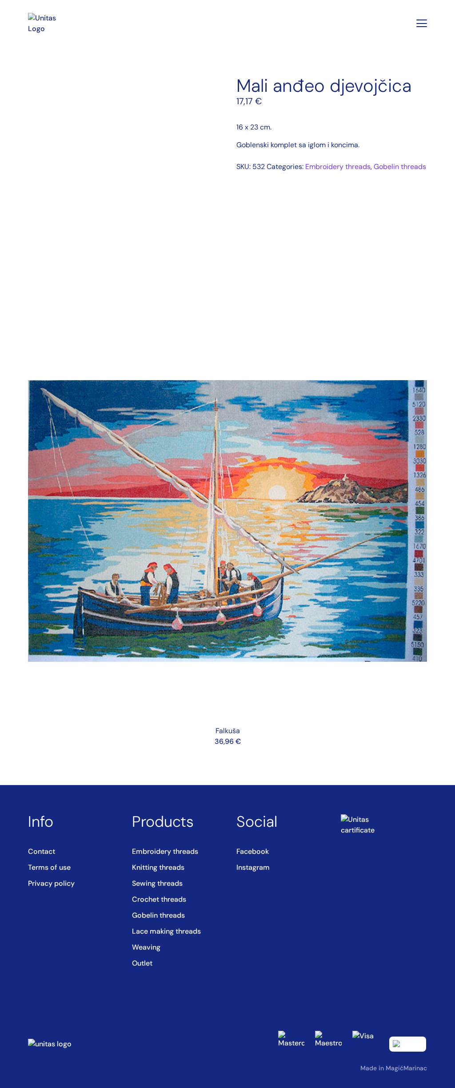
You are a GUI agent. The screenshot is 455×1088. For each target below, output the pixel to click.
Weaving (146, 947)
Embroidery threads (338, 166)
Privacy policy (51, 883)
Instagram (253, 867)
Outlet (142, 963)
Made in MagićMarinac (393, 1068)
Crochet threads (159, 899)
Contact (41, 851)
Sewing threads (157, 883)
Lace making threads (166, 931)
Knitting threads (158, 867)
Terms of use (49, 867)
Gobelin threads (400, 166)
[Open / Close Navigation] (421, 23)
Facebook (252, 851)
